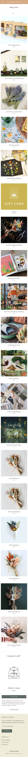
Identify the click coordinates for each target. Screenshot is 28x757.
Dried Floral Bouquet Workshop (14, 245)
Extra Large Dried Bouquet (14, 645)
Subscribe (7, 730)
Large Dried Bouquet (14, 478)
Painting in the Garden (14, 278)
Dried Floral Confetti (14, 145)
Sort (13, 13)
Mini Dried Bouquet (14, 545)
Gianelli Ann (18, 753)
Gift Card (14, 211)
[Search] (22, 2)
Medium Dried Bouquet (14, 511)
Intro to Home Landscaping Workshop (14, 78)
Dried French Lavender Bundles (14, 111)
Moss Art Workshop (14, 378)
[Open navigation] (3, 2)
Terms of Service (5, 742)
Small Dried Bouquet (14, 578)
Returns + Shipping (6, 740)
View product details (14, 709)
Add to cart (14, 696)
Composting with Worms (14, 345)
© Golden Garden (14, 751)
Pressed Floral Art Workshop (14, 178)
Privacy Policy (5, 744)
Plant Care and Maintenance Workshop (14, 311)
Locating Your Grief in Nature (14, 445)
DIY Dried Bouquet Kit (14, 45)
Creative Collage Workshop (14, 411)
